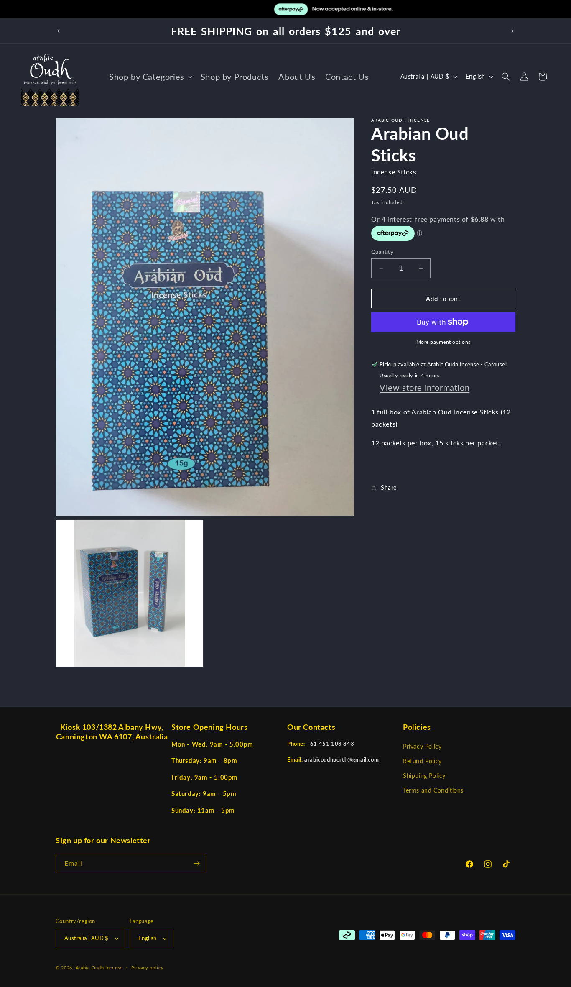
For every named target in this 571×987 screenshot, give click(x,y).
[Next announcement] (512, 31)
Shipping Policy (424, 776)
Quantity (382, 251)
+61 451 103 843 (330, 744)
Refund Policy (422, 761)
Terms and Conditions (433, 790)
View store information (424, 387)
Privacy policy (147, 967)
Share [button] (389, 487)
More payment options (443, 342)
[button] (150, 76)
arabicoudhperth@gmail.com (341, 760)
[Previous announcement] (58, 31)
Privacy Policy (422, 746)
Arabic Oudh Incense (99, 967)
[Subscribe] (196, 863)
